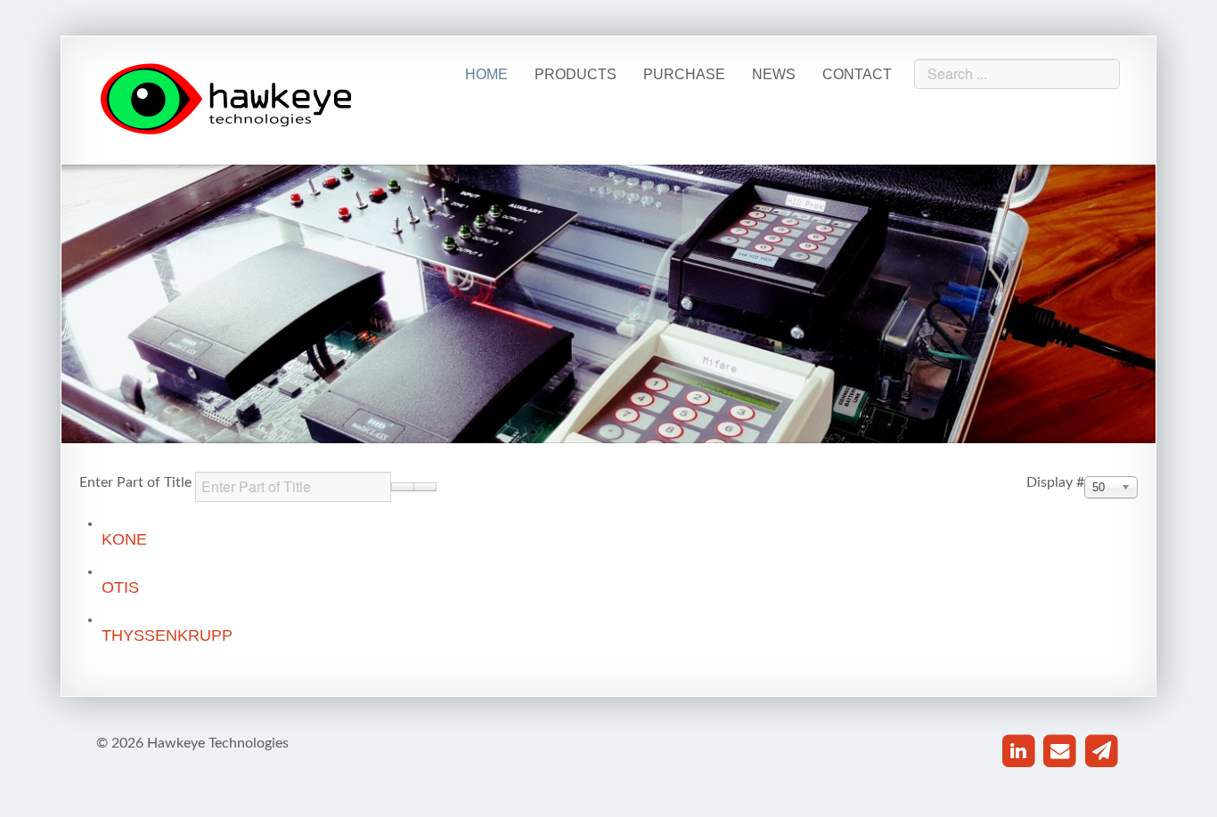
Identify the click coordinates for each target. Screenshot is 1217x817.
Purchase (684, 74)
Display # (1055, 482)
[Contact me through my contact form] (1101, 751)
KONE (124, 539)
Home (486, 74)
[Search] (402, 486)
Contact (857, 74)
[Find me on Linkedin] (1019, 751)
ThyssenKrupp (167, 635)
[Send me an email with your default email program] (1060, 751)
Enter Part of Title (137, 482)
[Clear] (425, 486)
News (774, 74)
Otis (120, 587)
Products (576, 74)
